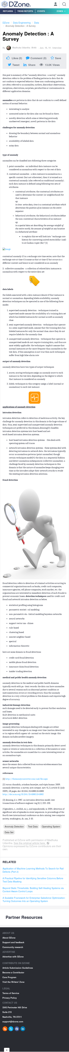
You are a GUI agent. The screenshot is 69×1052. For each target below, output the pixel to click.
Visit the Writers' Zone (13, 981)
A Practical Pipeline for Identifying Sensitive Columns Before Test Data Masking (33, 880)
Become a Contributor (13, 972)
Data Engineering (22, 22)
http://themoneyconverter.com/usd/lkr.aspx (26, 779)
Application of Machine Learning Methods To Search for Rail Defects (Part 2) (33, 870)
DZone (6, 22)
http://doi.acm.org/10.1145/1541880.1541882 (23, 794)
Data (36, 22)
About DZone (8, 937)
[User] (55, 4)
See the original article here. (30, 843)
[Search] (64, 4)
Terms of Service (10, 993)
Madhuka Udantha (21, 47)
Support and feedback (13, 942)
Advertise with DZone (13, 956)
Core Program (9, 977)
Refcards (8, 11)
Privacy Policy (9, 997)
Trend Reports (25, 11)
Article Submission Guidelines (17, 967)
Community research (12, 947)
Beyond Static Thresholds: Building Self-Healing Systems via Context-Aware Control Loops (33, 889)
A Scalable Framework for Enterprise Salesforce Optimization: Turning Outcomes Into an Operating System (34, 899)
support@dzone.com (12, 1021)
